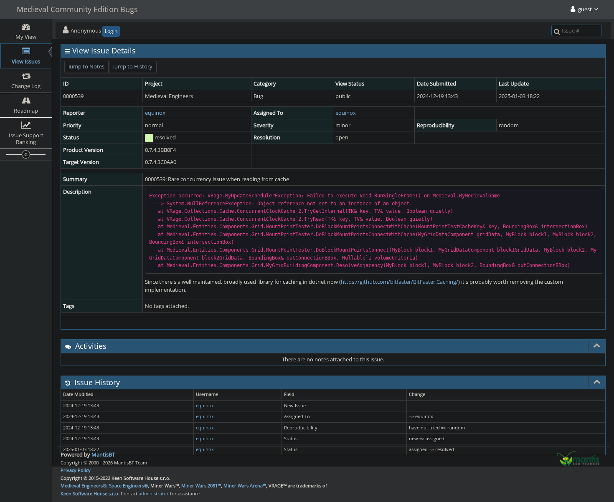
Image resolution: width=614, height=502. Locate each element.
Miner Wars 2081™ (201, 485)
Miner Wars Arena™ (244, 485)
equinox (155, 112)
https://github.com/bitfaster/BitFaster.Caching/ (399, 281)
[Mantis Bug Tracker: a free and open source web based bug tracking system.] (578, 458)
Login (111, 31)
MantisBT (103, 454)
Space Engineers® (128, 485)
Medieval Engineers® (84, 485)
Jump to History (132, 66)
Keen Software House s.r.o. (90, 493)
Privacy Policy (76, 470)
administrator (154, 493)
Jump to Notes (86, 66)
